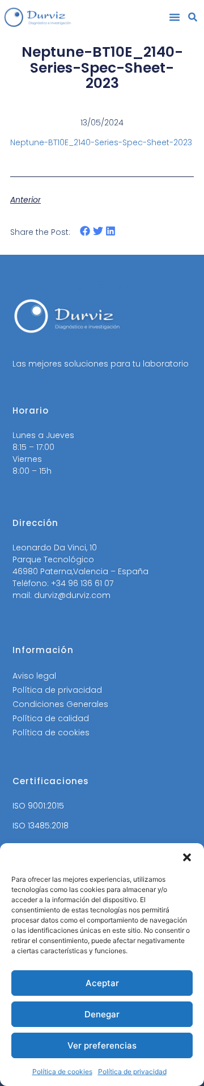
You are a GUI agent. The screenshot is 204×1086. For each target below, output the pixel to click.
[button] (187, 857)
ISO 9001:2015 (38, 805)
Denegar (102, 1014)
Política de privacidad (132, 1071)
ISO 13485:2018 (40, 825)
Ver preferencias (102, 1045)
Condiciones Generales (60, 704)
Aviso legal (34, 675)
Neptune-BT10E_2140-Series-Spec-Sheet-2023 (101, 142)
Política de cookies (62, 1071)
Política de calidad (50, 718)
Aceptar (102, 983)
